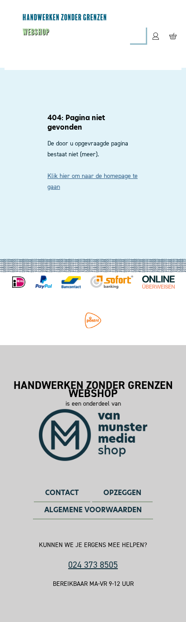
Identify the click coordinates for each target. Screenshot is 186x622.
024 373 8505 (93, 565)
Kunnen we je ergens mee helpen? (93, 545)
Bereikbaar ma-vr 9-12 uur (93, 584)
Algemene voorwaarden (93, 509)
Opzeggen (122, 492)
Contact (62, 492)
